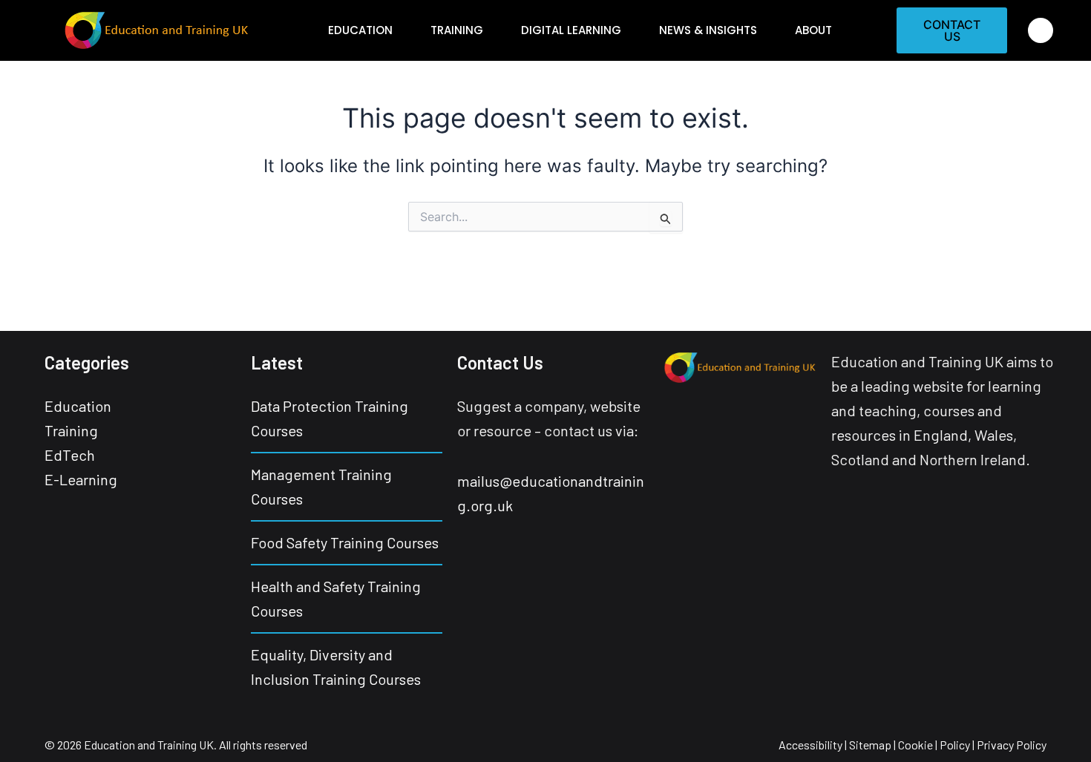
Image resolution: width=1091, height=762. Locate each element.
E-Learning (81, 479)
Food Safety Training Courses (345, 542)
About (813, 30)
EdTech (70, 455)
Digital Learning (571, 30)
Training (456, 30)
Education (360, 30)
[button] (1040, 30)
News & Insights (708, 30)
